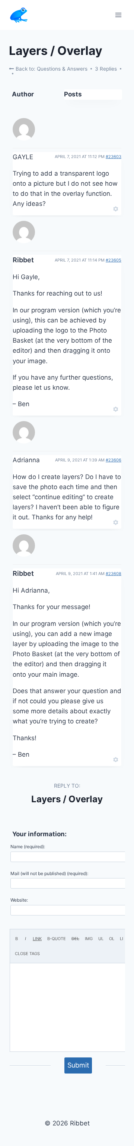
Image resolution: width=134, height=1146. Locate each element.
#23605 (113, 260)
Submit (78, 1065)
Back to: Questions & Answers (50, 69)
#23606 (113, 460)
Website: (19, 900)
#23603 (113, 156)
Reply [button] (103, 208)
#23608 (113, 573)
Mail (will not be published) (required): (49, 873)
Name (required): (27, 846)
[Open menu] (118, 15)
